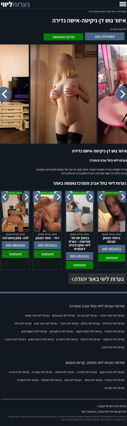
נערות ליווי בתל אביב (113, 347)
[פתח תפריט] (123, 4)
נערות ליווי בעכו (73, 380)
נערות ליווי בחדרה (87, 372)
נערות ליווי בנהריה (19, 372)
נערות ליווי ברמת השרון (41, 339)
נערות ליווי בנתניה (114, 331)
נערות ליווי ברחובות (114, 339)
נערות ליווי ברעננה (15, 339)
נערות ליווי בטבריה (42, 372)
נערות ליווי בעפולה (51, 380)
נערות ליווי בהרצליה (113, 323)
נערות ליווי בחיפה (64, 372)
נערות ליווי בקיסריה (28, 380)
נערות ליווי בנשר (93, 380)
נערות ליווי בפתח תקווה (89, 331)
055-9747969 (104, 36)
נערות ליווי (122, 11)
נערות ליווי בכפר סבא (46, 323)
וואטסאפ (112, 257)
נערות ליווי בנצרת (115, 380)
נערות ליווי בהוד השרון (37, 315)
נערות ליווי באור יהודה (99, 279)
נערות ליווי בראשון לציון (34, 331)
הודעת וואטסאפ (64, 37)
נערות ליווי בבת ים (88, 315)
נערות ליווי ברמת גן (67, 339)
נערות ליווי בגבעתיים (63, 315)
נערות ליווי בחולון (90, 323)
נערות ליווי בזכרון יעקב (112, 372)
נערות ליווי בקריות (115, 388)
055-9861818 (15, 245)
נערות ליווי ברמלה (90, 339)
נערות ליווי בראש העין (61, 331)
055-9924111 (111, 249)
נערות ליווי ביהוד (69, 323)
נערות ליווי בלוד (23, 323)
